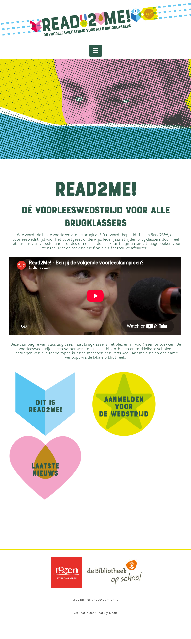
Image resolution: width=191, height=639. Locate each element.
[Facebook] (95, 541)
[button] (95, 51)
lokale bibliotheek (109, 358)
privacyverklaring (105, 599)
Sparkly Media (107, 613)
